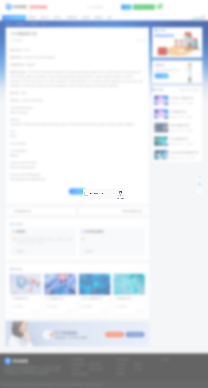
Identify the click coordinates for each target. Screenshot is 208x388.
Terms (122, 198)
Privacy (117, 198)
